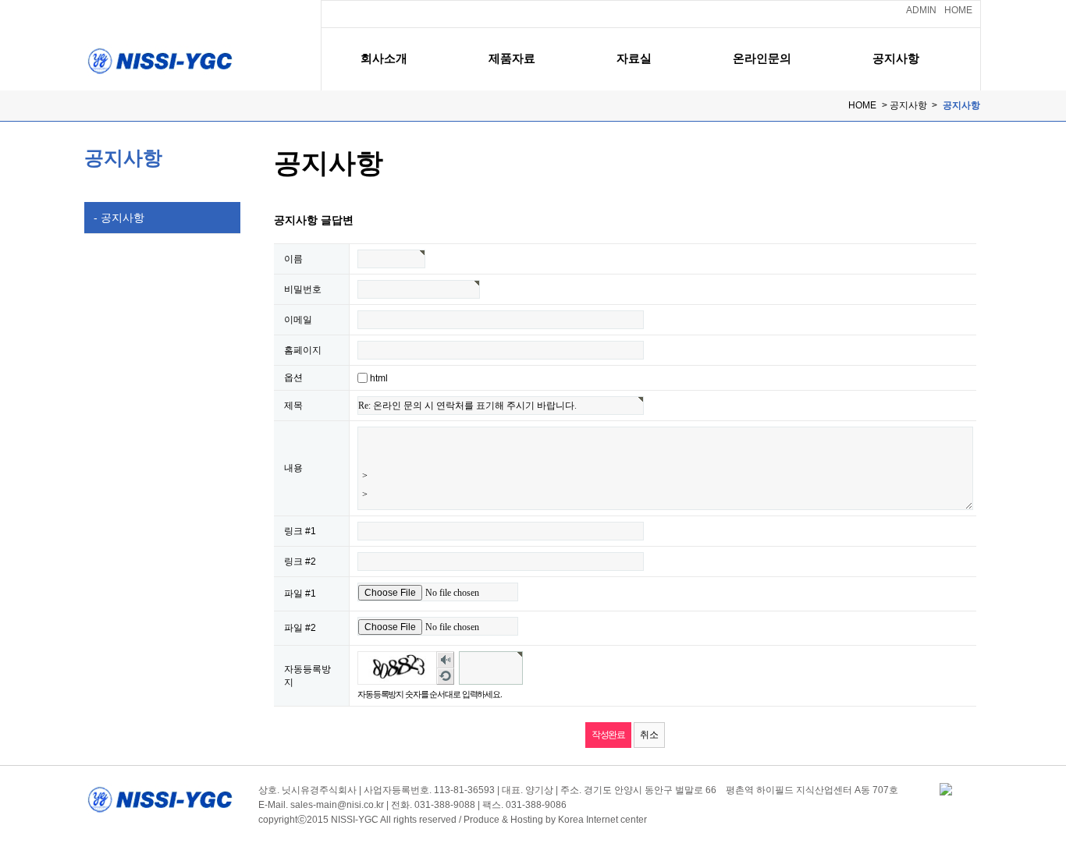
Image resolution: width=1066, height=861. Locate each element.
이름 (293, 258)
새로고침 (445, 676)
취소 (649, 734)
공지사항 (895, 58)
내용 (293, 467)
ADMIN (921, 10)
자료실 (634, 58)
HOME (958, 10)
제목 (293, 405)
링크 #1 (300, 531)
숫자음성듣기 (445, 660)
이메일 (298, 319)
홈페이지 (303, 350)
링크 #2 (300, 561)
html (379, 378)
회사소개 (384, 58)
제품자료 (512, 58)
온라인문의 (762, 58)
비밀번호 (303, 289)
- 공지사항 (114, 217)
